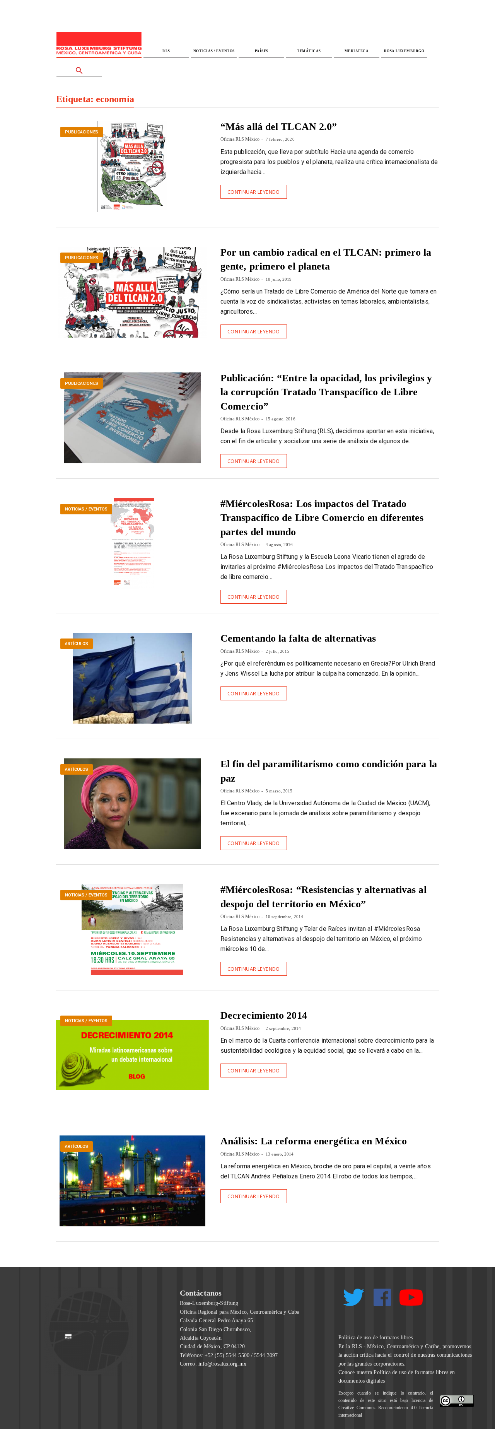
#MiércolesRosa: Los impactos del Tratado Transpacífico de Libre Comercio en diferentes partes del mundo (322, 518)
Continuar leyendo (253, 191)
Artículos (77, 643)
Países (261, 51)
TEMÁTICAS (309, 51)
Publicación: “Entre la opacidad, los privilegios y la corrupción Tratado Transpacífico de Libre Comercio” (326, 392)
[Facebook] (382, 1297)
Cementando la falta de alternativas (298, 638)
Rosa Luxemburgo (404, 51)
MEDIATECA (357, 51)
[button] (79, 67)
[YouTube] (411, 1300)
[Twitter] (353, 1300)
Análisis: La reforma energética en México (313, 1141)
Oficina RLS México (239, 139)
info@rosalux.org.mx (222, 1364)
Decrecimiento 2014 (263, 1015)
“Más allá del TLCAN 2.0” (278, 126)
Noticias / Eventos (214, 51)
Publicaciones (81, 132)
